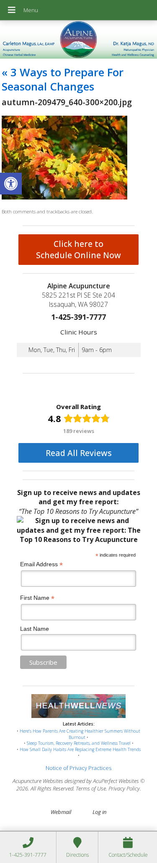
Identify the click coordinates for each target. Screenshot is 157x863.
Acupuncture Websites (38, 781)
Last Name (34, 628)
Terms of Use (91, 788)
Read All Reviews (79, 453)
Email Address (41, 564)
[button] (11, 183)
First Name (37, 598)
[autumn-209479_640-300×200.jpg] (64, 197)
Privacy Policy (124, 788)
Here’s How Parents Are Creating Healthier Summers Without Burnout (80, 734)
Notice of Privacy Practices (78, 768)
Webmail (61, 812)
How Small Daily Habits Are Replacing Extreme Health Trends (80, 749)
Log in (99, 812)
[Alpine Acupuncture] (78, 40)
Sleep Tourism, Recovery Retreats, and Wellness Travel (79, 743)
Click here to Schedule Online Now (78, 249)
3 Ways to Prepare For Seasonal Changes (63, 79)
